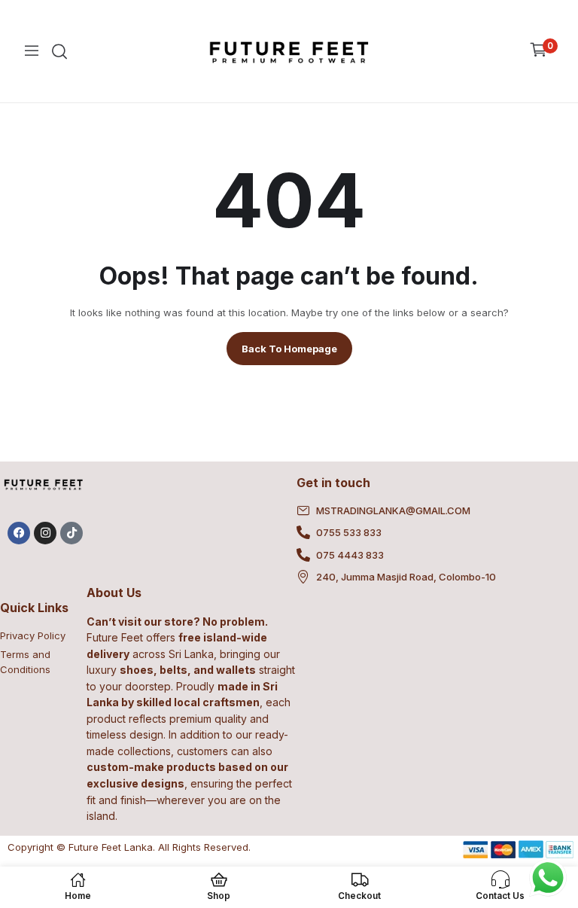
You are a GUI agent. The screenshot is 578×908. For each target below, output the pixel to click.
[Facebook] (19, 533)
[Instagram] (45, 533)
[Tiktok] (71, 533)
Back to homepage (289, 349)
